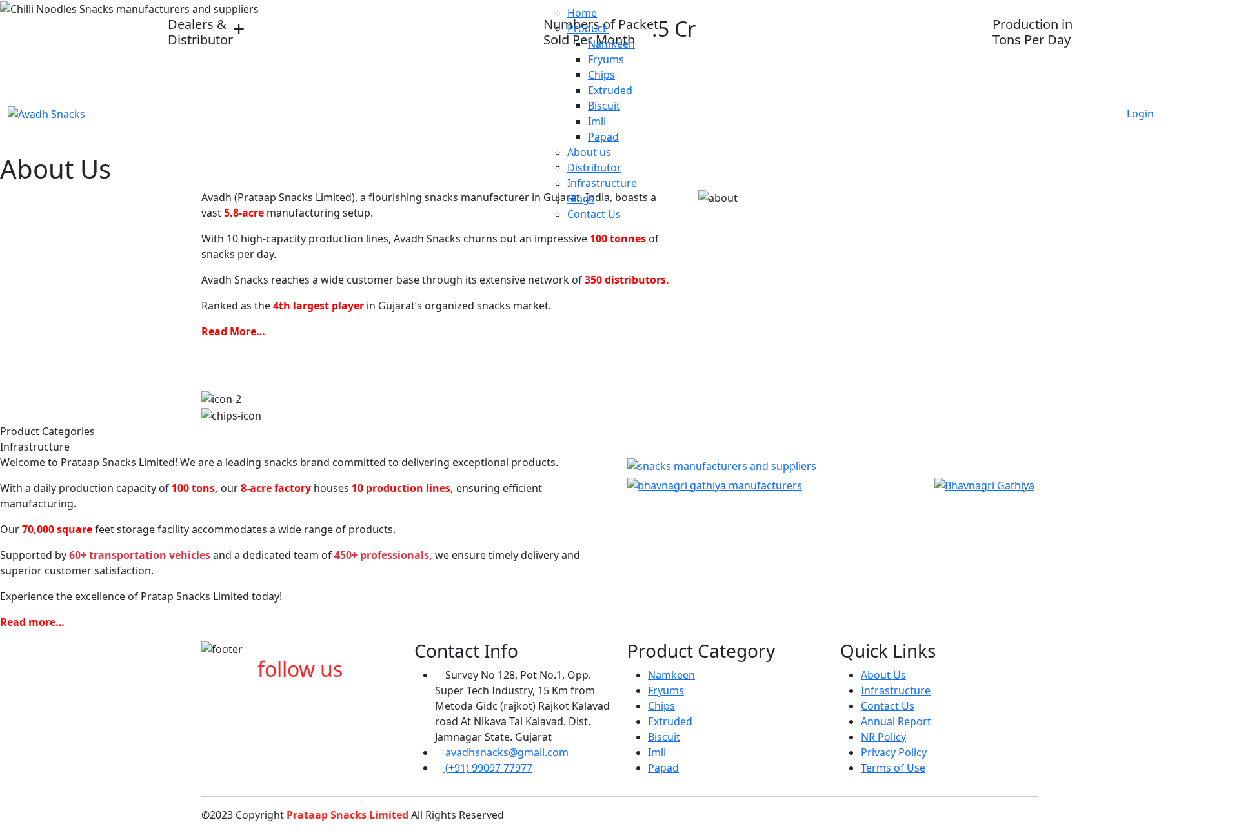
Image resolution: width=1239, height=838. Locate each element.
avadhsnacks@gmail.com (506, 752)
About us (589, 152)
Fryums (606, 59)
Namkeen (611, 44)
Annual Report (896, 721)
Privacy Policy (894, 752)
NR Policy (883, 737)
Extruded (610, 90)
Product (588, 28)
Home (582, 13)
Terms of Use (893, 768)
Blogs (580, 198)
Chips (601, 75)
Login (1140, 113)
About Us (883, 675)
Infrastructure (602, 183)
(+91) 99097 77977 (487, 768)
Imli (597, 121)
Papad (603, 137)
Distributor (594, 168)
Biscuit (604, 106)
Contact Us (594, 214)
